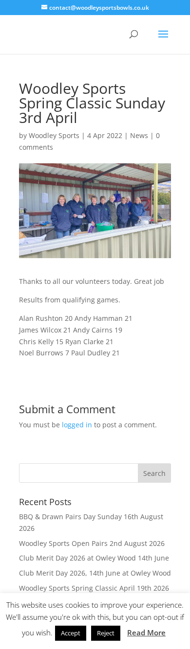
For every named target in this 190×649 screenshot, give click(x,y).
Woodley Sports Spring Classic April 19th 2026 (94, 588)
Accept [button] (70, 633)
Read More (146, 632)
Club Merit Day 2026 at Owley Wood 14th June (94, 557)
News (139, 135)
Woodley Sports (54, 135)
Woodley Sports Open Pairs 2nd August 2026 (92, 543)
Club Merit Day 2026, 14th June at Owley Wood (95, 573)
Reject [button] (105, 633)
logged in (77, 424)
